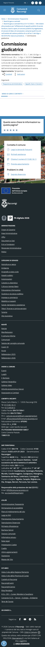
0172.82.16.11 (10, 404)
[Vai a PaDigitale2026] (15, 218)
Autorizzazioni (6, 279)
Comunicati (5, 339)
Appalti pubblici (7, 275)
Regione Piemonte (8, 3)
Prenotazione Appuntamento (12, 519)
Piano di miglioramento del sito (13, 511)
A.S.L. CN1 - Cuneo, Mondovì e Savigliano (17, 594)
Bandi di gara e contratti (12, 21)
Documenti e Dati (8, 240)
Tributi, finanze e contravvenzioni (13, 308)
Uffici (3, 237)
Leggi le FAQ (6, 515)
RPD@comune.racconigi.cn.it (17, 490)
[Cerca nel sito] (39, 10)
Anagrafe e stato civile (10, 271)
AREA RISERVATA (22, 643)
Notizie (4, 328)
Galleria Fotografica (8, 381)
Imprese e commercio (9, 297)
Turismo (4, 312)
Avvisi (3, 350)
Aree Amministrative (9, 233)
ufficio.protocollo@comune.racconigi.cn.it (22, 418)
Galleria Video (6, 385)
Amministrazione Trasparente (18, 19)
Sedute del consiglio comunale (13, 343)
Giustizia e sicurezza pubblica (12, 293)
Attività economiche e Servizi (12, 389)
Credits (4, 548)
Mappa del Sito (7, 559)
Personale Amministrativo (11, 248)
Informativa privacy (8, 537)
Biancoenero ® (17, 638)
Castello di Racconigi (9, 579)
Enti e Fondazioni (8, 244)
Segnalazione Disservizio (10, 522)
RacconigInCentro (8, 586)
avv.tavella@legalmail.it (14, 493)
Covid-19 (4, 347)
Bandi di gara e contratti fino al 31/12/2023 (19, 23)
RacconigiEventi (7, 583)
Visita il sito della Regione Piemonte (15, 572)
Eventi (3, 370)
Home (3, 19)
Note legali (5, 541)
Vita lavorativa (6, 315)
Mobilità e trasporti (8, 301)
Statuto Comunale (8, 533)
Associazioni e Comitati (10, 392)
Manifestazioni (7, 332)
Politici (3, 251)
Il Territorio (5, 378)
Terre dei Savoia (7, 601)
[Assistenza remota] (38, 632)
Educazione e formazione (10, 290)
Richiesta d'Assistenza (9, 526)
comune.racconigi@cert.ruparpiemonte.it (21, 416)
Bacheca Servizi (7, 530)
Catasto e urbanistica (9, 282)
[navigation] (4, 10)
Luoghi (3, 374)
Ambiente (5, 268)
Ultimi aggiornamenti (9, 552)
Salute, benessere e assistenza (13, 304)
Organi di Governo (8, 229)
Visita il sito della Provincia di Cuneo (15, 575)
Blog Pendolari (6, 590)
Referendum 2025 (8, 354)
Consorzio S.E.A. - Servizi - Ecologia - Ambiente (19, 597)
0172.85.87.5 (10, 407)
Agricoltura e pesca (8, 264)
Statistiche (5, 555)
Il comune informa (8, 335)
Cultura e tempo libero (9, 286)
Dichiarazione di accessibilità (12, 507)
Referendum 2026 (8, 358)
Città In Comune (30, 632)
